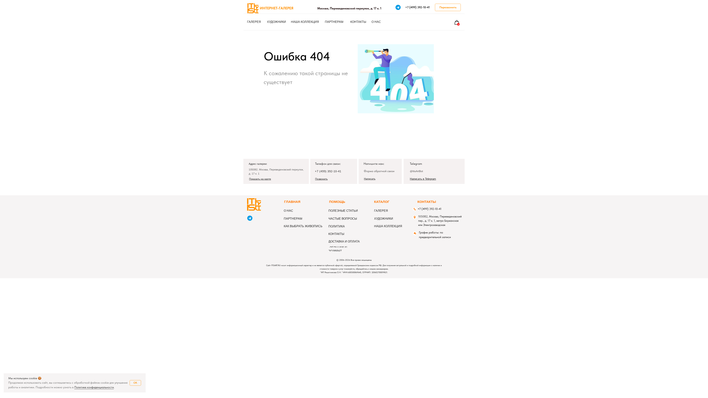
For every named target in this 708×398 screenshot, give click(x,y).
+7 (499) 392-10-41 (417, 7)
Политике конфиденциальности (94, 387)
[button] (448, 7)
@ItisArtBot (416, 171)
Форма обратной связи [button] (379, 171)
